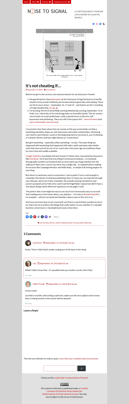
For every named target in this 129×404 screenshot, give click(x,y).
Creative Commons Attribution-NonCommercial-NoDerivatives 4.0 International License (65, 391)
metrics (52, 223)
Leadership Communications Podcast (70, 378)
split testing (74, 223)
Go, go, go (53, 108)
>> (86, 31)
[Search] (81, 368)
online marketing (62, 223)
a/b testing (44, 223)
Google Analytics (33, 156)
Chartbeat (33, 159)
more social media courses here (43, 122)
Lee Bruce (37, 243)
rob (34, 263)
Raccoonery (56, 99)
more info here (90, 119)
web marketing (85, 223)
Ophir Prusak (39, 284)
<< (43, 31)
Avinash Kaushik (91, 194)
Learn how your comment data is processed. (78, 358)
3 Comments (50, 90)
